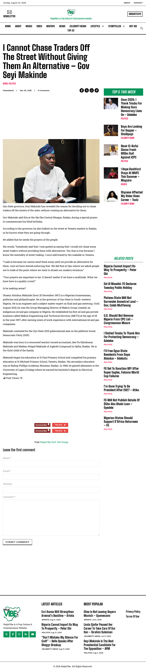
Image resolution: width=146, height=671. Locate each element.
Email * (7, 471)
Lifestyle (95, 26)
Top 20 (70, 30)
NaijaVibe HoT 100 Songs (54, 442)
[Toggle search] (141, 28)
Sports (124, 184)
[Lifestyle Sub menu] (103, 26)
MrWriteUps (135, 14)
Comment (9, 496)
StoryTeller (114, 26)
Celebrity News (78, 26)
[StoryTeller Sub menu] (123, 26)
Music (29, 26)
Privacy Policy (133, 611)
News (62, 26)
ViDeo (39, 26)
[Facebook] (82, 90)
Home (8, 26)
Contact (138, 3)
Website (7, 484)
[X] (87, 90)
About (127, 3)
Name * (7, 458)
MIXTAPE (50, 26)
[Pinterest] (97, 90)
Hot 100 (133, 26)
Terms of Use (132, 616)
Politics (12, 83)
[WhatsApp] (92, 90)
